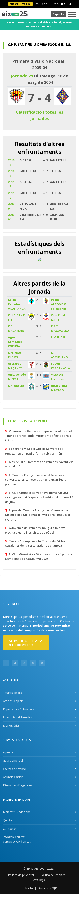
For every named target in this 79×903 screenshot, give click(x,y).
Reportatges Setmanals (18, 709)
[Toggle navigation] (72, 14)
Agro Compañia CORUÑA (15, 341)
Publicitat (28, 888)
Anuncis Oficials (13, 777)
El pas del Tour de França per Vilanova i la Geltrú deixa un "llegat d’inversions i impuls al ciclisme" (37, 514)
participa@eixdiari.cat (17, 841)
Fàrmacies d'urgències (17, 785)
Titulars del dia (12, 693)
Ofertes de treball (14, 769)
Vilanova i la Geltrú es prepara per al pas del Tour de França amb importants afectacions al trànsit (38, 435)
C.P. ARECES (16, 386)
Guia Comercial (13, 760)
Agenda (8, 752)
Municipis (41, 4)
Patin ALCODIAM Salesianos (59, 304)
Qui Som (8, 820)
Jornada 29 (22, 76)
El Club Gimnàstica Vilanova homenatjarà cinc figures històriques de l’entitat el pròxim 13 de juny (39, 497)
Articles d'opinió (13, 701)
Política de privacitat (21, 875)
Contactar (9, 829)
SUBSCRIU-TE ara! (20, 4)
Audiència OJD (47, 888)
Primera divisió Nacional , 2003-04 (50, 22)
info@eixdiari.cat (14, 837)
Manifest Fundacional (17, 812)
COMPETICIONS (15, 22)
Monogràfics (11, 725)
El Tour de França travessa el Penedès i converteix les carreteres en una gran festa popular (35, 479)
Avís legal (39, 880)
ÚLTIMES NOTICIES (38, 26)
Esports (58, 14)
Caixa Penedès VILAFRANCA (17, 304)
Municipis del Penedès (17, 717)
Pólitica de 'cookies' (53, 875)
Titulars (59, 4)
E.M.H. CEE (58, 337)
